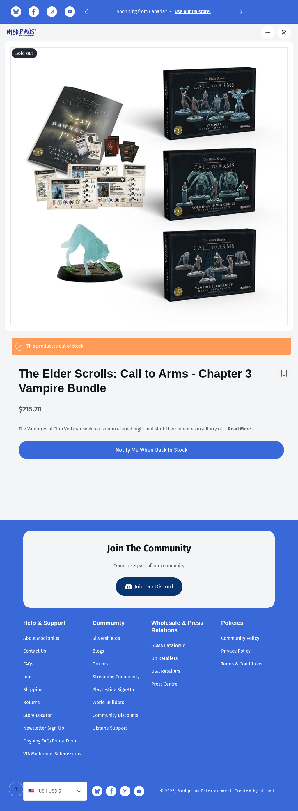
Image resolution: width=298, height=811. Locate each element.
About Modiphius (41, 638)
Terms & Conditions (241, 664)
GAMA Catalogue (168, 645)
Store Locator (37, 715)
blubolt (267, 791)
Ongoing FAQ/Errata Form (49, 741)
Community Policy (240, 638)
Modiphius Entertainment (205, 791)
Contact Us (34, 651)
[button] (86, 11)
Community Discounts (115, 715)
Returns (31, 702)
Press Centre (164, 684)
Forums (100, 664)
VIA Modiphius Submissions (52, 753)
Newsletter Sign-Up (43, 728)
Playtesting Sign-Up (113, 689)
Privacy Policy (236, 651)
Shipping (32, 689)
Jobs (27, 676)
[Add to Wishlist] (284, 373)
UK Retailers (164, 658)
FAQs (28, 664)
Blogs (98, 651)
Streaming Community (116, 676)
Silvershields (106, 638)
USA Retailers (165, 671)
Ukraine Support (110, 728)
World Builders (108, 702)
